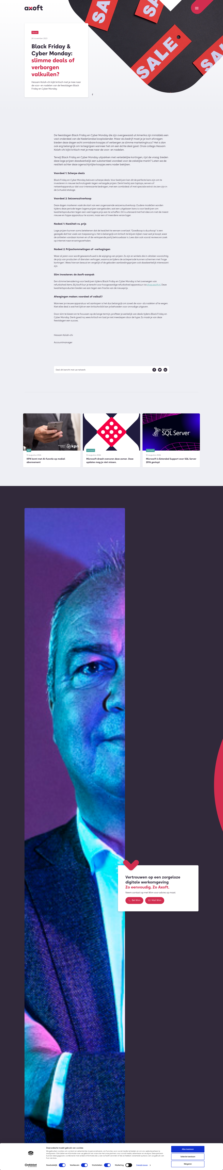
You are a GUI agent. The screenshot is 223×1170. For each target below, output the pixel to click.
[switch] (84, 1165)
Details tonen (142, 1165)
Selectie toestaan (187, 1156)
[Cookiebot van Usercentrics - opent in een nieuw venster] (31, 1165)
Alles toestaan (188, 1149)
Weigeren (188, 1164)
